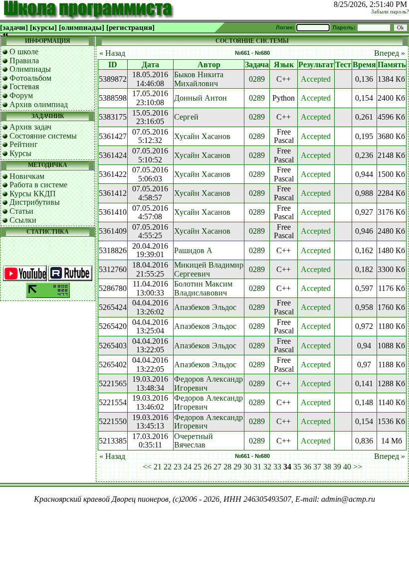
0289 (257, 79)
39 (337, 466)
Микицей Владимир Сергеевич (208, 269)
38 (327, 466)
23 (178, 466)
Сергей (186, 117)
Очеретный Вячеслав (193, 440)
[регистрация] (130, 27)
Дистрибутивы (34, 202)
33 (277, 466)
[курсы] (43, 27)
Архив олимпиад (38, 104)
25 (198, 466)
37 (317, 466)
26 (207, 466)
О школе (23, 51)
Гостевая (24, 86)
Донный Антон (200, 98)
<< (147, 466)
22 (168, 466)
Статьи (21, 211)
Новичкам (26, 176)
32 (267, 466)
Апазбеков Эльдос (205, 307)
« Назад (112, 53)
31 (257, 466)
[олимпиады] (81, 27)
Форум (21, 95)
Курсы (20, 153)
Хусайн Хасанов (202, 136)
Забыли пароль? (390, 11)
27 (217, 466)
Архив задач (30, 127)
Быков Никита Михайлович (198, 79)
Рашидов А (193, 250)
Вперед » (389, 53)
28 (227, 466)
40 (347, 466)
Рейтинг (23, 144)
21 (158, 466)
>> (357, 466)
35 (297, 466)
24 (188, 466)
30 (247, 466)
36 (307, 466)
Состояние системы (43, 136)
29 (237, 466)
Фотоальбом (30, 78)
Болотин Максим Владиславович (203, 288)
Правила (24, 60)
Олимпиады (30, 69)
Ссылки (22, 220)
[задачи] (14, 27)
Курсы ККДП (32, 193)
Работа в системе (38, 184)
